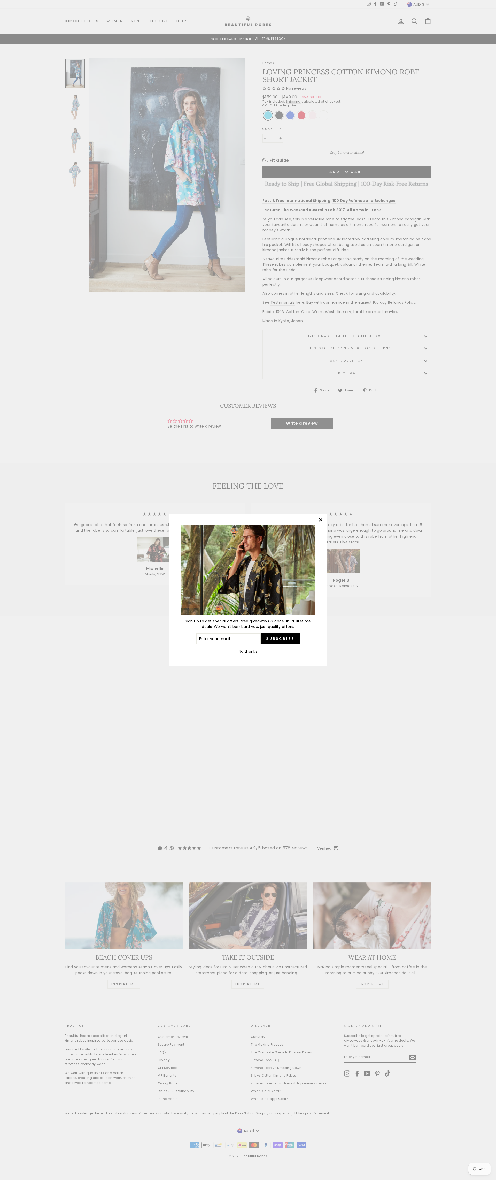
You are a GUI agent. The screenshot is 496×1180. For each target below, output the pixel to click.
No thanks (248, 651)
